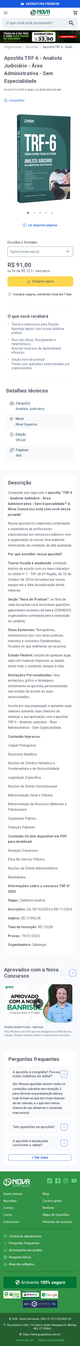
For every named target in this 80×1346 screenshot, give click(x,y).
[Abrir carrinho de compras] (75, 12)
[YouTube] (74, 1180)
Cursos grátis (52, 1201)
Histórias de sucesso (58, 1222)
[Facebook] (57, 1180)
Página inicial (13, 47)
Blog (46, 1194)
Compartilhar (17, 100)
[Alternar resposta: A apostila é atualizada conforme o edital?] (64, 1143)
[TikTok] (49, 1180)
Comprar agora (43, 281)
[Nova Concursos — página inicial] (40, 12)
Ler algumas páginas (42, 225)
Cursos (8, 1208)
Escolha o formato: (22, 242)
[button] (28, 213)
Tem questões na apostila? (34, 1127)
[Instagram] (65, 1180)
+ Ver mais (39, 1157)
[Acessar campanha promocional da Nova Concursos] (40, 36)
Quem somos (13, 1194)
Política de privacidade (51, 1340)
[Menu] (5, 12)
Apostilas (32, 47)
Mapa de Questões (56, 1215)
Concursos (11, 1222)
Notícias (48, 1208)
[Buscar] (73, 23)
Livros (7, 1215)
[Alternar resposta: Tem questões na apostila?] (64, 1127)
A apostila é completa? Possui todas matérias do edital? (36, 1074)
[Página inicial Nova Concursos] (16, 1182)
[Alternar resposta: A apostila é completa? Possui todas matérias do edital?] (64, 1074)
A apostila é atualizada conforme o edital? (30, 1143)
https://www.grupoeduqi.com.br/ (42, 1334)
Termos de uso (24, 1340)
